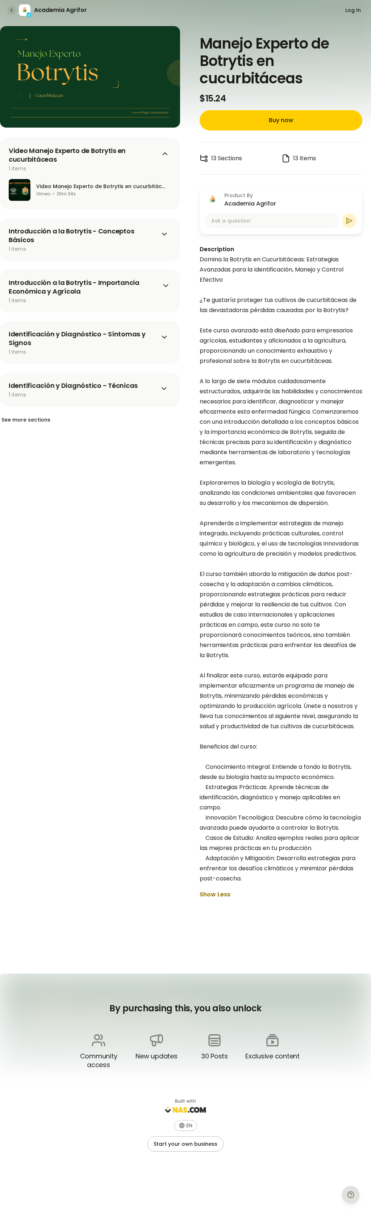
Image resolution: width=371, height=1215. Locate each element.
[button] (185, 1125)
